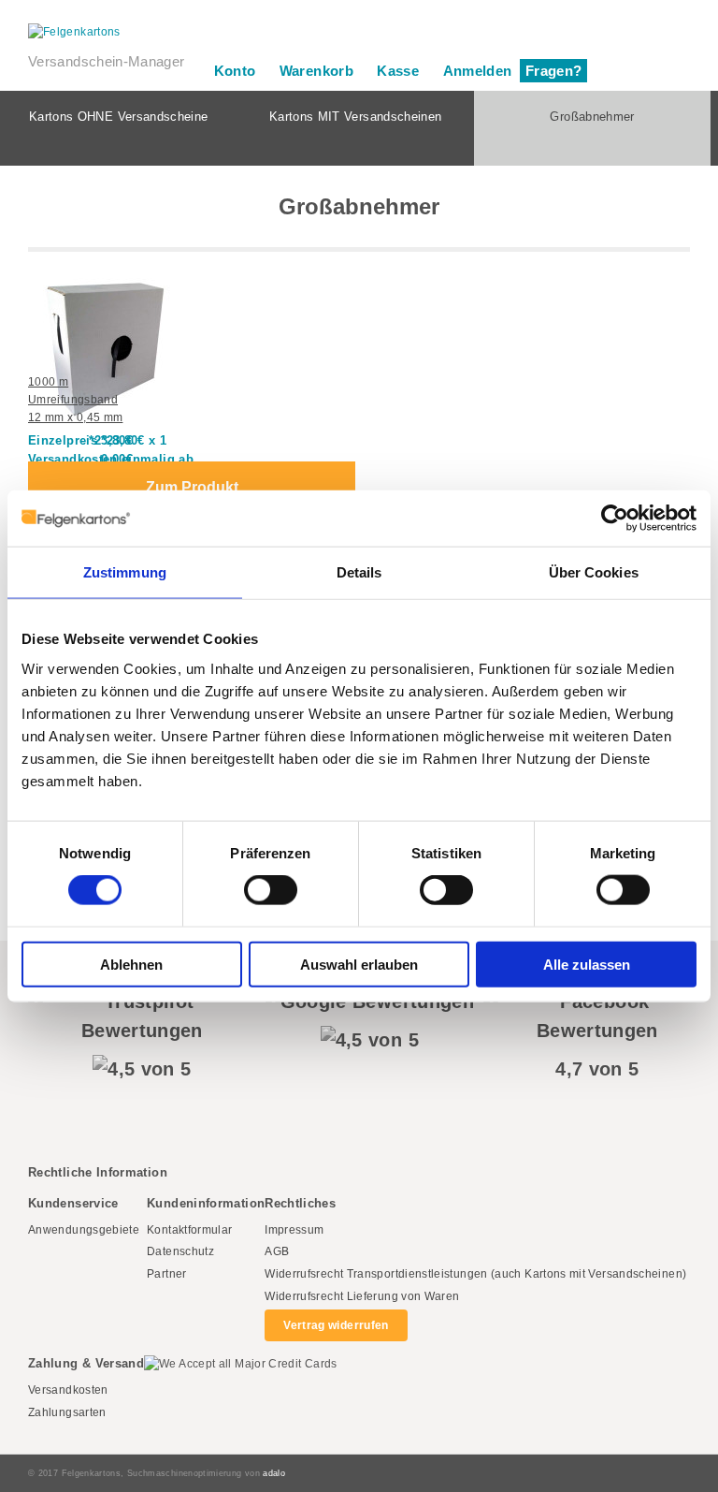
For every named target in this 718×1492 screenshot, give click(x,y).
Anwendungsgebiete (83, 1229)
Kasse (398, 71)
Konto (235, 71)
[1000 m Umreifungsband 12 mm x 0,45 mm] (79, 317)
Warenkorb (316, 71)
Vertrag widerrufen (335, 1325)
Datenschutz (180, 1251)
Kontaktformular (189, 1229)
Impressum (294, 1229)
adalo (274, 1473)
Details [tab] (359, 572)
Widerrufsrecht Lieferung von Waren (362, 1296)
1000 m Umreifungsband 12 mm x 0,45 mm (75, 399)
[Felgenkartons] (359, 32)
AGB (277, 1251)
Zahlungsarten (67, 1412)
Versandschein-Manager (106, 61)
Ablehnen (131, 964)
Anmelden (477, 71)
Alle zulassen (586, 964)
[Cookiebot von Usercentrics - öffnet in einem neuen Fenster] (614, 519)
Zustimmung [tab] (124, 572)
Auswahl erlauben (359, 964)
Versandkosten (68, 1390)
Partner (167, 1273)
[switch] (270, 890)
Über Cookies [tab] (594, 572)
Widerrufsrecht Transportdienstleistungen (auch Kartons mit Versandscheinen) (475, 1273)
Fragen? (553, 71)
